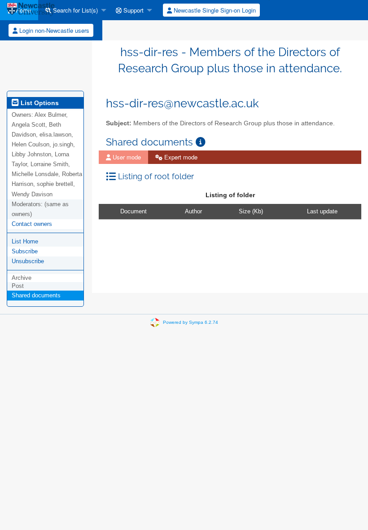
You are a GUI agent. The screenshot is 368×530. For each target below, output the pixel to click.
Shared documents (36, 295)
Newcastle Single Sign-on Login (214, 10)
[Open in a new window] (201, 142)
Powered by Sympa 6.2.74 (190, 321)
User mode (126, 157)
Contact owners (32, 224)
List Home (25, 241)
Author (193, 211)
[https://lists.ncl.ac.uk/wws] (31, 10)
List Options (39, 102)
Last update (322, 211)
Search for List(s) (74, 10)
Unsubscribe (28, 261)
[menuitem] (73, 10)
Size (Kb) (251, 211)
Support (133, 10)
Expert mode (179, 157)
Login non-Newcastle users (53, 30)
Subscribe (25, 251)
